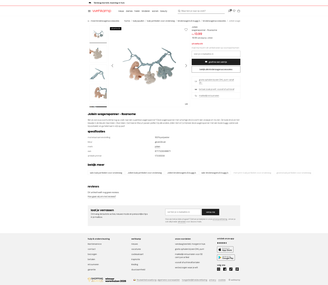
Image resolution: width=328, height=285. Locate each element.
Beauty (163, 11)
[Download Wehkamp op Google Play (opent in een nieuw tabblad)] (226, 260)
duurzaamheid (138, 269)
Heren (137, 11)
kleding (134, 264)
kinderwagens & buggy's (189, 21)
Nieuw (121, 11)
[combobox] (201, 11)
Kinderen (146, 11)
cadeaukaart (137, 254)
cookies (221, 280)
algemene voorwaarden (168, 280)
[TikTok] (230, 269)
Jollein (195, 27)
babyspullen (138, 21)
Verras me (210, 212)
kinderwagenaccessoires (214, 21)
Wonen (155, 11)
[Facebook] (224, 269)
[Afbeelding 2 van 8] (98, 53)
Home (127, 21)
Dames (129, 11)
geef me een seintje (218, 62)
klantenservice (94, 244)
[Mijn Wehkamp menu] (230, 11)
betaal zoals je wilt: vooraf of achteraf (216, 89)
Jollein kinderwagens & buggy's (181, 172)
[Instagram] (218, 269)
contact (92, 249)
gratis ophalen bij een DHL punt (189, 249)
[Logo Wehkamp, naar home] (101, 11)
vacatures (136, 249)
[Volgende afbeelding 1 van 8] (186, 65)
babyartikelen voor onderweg (161, 21)
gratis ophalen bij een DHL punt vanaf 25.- (216, 81)
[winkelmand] (238, 11)
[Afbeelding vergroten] (149, 66)
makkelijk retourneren (209, 95)
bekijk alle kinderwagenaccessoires (216, 69)
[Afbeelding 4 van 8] (98, 92)
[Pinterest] (237, 269)
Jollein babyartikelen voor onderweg (145, 172)
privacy (212, 280)
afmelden (182, 222)
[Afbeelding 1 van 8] (98, 34)
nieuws (134, 244)
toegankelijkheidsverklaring (194, 280)
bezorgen (92, 254)
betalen (91, 259)
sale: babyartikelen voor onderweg (106, 172)
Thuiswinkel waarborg (146, 280)
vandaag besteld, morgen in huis (190, 244)
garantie (92, 269)
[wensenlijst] (235, 11)
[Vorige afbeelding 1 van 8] (112, 65)
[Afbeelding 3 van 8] (98, 73)
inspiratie (135, 259)
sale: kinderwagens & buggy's (214, 172)
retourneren (93, 264)
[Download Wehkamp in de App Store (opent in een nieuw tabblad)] (226, 252)
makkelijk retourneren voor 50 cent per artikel (189, 256)
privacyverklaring (220, 219)
